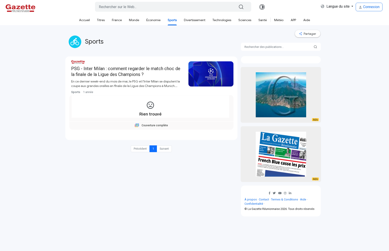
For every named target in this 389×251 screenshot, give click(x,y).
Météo (278, 20)
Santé (262, 20)
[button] (275, 193)
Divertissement (194, 20)
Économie (153, 20)
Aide (306, 20)
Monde (134, 20)
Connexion (371, 7)
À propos (250, 199)
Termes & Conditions (284, 199)
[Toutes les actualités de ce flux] (121, 92)
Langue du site (338, 6)
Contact (264, 199)
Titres (101, 20)
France (117, 20)
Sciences (244, 20)
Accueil (84, 20)
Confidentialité (253, 203)
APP (293, 20)
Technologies (222, 20)
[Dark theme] (262, 7)
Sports (172, 20)
